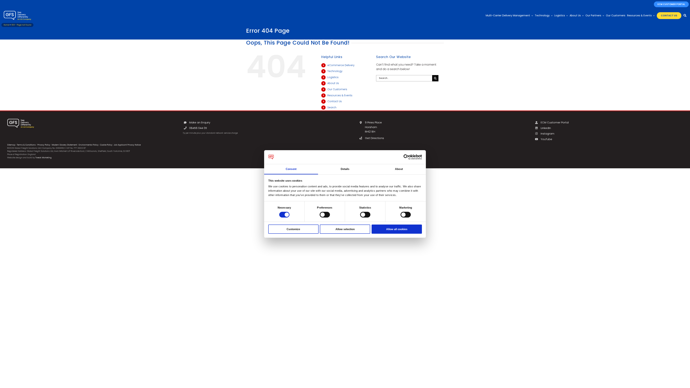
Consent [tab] (291, 168)
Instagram (547, 133)
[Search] (685, 15)
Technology (334, 71)
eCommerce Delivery (341, 65)
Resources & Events (339, 95)
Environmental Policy (88, 144)
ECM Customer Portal (555, 122)
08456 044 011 (198, 128)
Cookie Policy (106, 144)
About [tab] (399, 168)
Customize (293, 229)
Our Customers (337, 89)
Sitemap (11, 144)
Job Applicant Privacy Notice (127, 144)
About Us (333, 83)
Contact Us (334, 101)
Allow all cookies (396, 229)
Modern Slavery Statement (64, 144)
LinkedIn (546, 128)
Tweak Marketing (43, 157)
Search (331, 107)
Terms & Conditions (26, 144)
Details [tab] (345, 168)
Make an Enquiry (199, 122)
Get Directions (374, 138)
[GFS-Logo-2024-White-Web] (17, 12)
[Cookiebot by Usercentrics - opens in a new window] (406, 157)
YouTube (546, 139)
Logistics (333, 77)
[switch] (325, 215)
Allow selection (345, 229)
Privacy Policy (43, 144)
